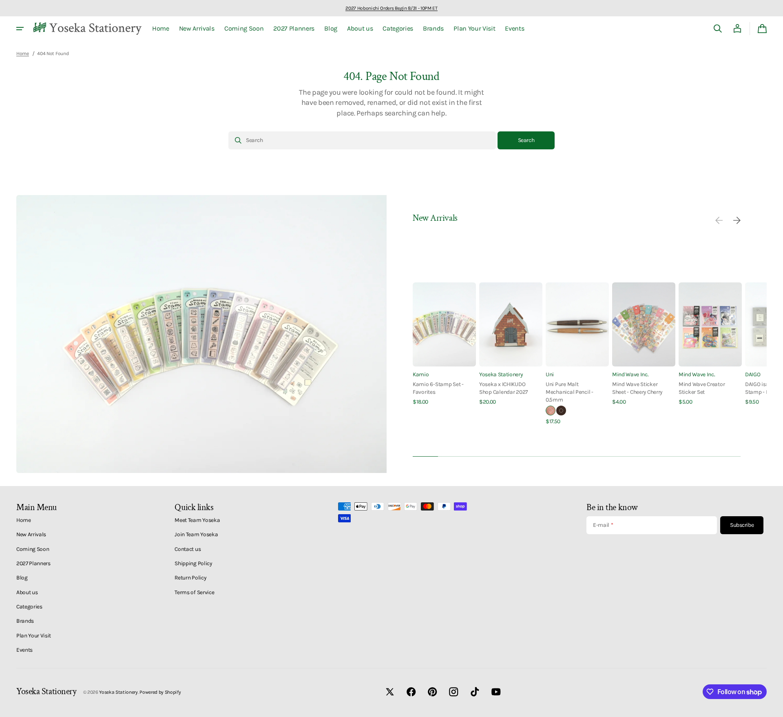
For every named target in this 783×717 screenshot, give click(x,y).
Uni (550, 374)
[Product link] (444, 344)
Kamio (421, 374)
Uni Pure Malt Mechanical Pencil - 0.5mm (569, 392)
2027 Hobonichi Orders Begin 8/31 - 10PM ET (391, 8)
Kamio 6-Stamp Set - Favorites (438, 388)
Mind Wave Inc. (630, 374)
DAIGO (752, 374)
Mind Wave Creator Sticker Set (702, 388)
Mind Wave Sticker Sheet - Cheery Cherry (637, 388)
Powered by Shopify (160, 692)
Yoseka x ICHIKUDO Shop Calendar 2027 (503, 388)
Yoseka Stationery (501, 374)
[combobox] (362, 140)
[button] (718, 29)
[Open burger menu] (20, 29)
